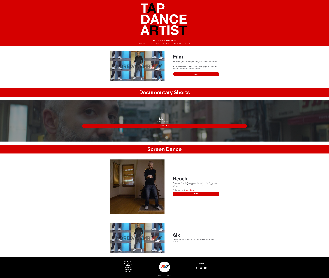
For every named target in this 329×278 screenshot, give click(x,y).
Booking (127, 271)
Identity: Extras (189, 190)
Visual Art (128, 267)
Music (128, 266)
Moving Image (128, 264)
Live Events (127, 262)
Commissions (128, 269)
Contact (201, 263)
